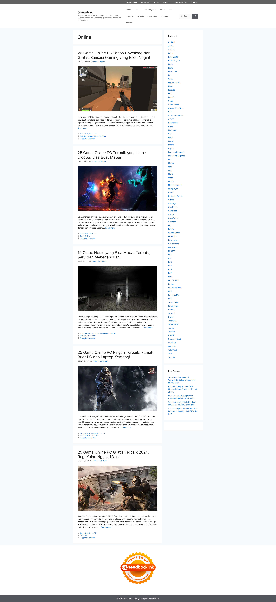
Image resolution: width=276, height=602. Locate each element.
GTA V (171, 119)
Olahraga (172, 203)
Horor (94, 333)
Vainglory (172, 343)
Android (129, 23)
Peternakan (173, 240)
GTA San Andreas (176, 115)
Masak (171, 163)
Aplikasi (171, 49)
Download (83, 136)
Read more (82, 128)
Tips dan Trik (166, 16)
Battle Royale (174, 60)
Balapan (171, 53)
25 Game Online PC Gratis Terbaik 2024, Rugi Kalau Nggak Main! (113, 454)
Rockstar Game (174, 288)
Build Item (172, 71)
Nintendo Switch (175, 196)
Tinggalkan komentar (87, 138)
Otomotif (172, 222)
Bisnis (170, 68)
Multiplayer (104, 333)
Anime (171, 46)
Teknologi (172, 321)
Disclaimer (195, 2)
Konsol (171, 141)
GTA (170, 112)
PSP (170, 273)
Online (91, 134)
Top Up (171, 328)
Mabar (93, 336)
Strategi (171, 310)
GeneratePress (153, 599)
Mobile (171, 181)
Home (128, 10)
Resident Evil (173, 280)
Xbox (170, 354)
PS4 (170, 266)
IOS (169, 134)
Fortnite (171, 90)
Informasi (172, 130)
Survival (171, 313)
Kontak (156, 2)
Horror (87, 336)
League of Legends (176, 152)
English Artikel (174, 82)
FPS (170, 93)
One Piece (172, 207)
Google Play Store (176, 108)
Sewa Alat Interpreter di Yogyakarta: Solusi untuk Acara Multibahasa (181, 380)
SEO (170, 299)
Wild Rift (140, 16)
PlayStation (152, 16)
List (86, 134)
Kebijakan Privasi (131, 2)
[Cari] (195, 16)
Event (170, 86)
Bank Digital (173, 57)
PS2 (170, 258)
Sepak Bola (173, 302)
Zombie (171, 357)
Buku (170, 75)
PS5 (170, 269)
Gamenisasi (85, 12)
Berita (170, 64)
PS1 (169, 255)
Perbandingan (174, 233)
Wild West (172, 350)
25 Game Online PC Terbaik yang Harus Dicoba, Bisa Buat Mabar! (112, 154)
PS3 (170, 262)
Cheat (170, 79)
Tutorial (171, 332)
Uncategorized (174, 339)
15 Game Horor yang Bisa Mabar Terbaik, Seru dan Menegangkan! (114, 254)
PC (170, 10)
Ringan (96, 435)
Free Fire (129, 16)
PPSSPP (171, 251)
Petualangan (173, 244)
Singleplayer (173, 306)
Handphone (173, 123)
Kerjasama (166, 2)
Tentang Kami (145, 2)
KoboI (170, 137)
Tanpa (104, 136)
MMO (170, 174)
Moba (170, 178)
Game (137, 10)
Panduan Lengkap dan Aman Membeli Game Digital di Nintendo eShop (183, 389)
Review (171, 284)
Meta (170, 167)
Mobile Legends (150, 10)
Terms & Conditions (180, 2)
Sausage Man (174, 295)
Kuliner (171, 145)
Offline (171, 200)
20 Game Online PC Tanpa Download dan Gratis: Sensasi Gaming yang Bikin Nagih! (114, 55)
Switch (171, 317)
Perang (171, 229)
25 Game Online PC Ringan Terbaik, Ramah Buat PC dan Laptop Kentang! (115, 354)
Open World (173, 218)
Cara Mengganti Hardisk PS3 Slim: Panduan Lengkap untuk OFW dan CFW (183, 411)
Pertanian (172, 236)
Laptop (171, 148)
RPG (170, 291)
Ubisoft (171, 335)
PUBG (162, 10)
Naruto (171, 192)
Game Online (173, 104)
